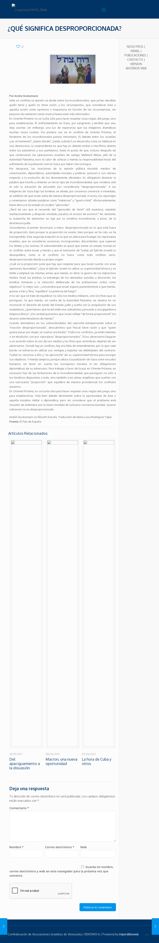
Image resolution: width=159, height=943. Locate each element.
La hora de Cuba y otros (96, 761)
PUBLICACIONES (135, 55)
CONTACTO (135, 59)
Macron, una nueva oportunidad (61, 761)
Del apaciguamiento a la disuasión (24, 763)
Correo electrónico (59, 847)
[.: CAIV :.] (32, 9)
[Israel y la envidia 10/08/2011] (3, 926)
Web (83, 847)
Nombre (16, 847)
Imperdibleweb (129, 934)
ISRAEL (135, 51)
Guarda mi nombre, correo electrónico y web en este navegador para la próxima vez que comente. (61, 871)
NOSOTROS (135, 46)
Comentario (19, 808)
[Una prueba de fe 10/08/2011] (155, 926)
